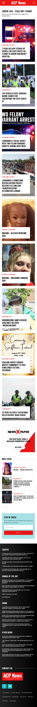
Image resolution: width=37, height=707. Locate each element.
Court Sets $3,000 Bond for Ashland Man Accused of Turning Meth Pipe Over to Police (18, 616)
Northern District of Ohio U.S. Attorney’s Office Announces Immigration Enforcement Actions (18, 655)
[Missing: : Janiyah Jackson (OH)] (7, 468)
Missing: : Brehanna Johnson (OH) (15, 279)
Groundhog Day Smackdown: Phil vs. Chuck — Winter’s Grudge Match (16, 590)
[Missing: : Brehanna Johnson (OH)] (18, 265)
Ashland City (7, 316)
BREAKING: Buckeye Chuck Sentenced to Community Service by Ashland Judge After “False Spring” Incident (18, 582)
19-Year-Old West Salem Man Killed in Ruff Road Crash (15, 414)
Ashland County (8, 45)
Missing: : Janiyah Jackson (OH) (23, 470)
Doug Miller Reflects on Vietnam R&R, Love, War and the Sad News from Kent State (17, 645)
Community (6, 90)
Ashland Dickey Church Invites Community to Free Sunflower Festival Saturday (14, 366)
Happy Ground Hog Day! (9, 594)
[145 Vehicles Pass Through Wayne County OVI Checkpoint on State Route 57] (18, 85)
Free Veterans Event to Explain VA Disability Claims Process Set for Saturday (23, 498)
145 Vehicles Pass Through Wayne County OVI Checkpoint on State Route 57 (14, 97)
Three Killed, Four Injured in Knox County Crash (17, 566)
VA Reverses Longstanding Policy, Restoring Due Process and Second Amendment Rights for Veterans (17, 650)
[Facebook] (4, 686)
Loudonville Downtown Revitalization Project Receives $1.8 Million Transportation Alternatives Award (12, 185)
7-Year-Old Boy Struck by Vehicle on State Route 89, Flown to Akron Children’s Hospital (14, 52)
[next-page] (6, 507)
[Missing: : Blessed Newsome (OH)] (18, 220)
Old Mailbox (6, 597)
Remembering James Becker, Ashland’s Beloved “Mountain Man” (14, 323)
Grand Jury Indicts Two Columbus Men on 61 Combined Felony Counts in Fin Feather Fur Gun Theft (17, 625)
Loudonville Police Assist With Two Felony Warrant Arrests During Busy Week (14, 143)
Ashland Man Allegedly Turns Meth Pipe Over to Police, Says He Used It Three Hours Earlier (17, 620)
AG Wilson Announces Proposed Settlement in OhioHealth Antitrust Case (17, 637)
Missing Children (8, 229)
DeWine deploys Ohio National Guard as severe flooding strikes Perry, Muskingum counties (22, 484)
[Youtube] (10, 686)
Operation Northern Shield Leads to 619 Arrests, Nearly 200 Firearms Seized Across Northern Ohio (18, 612)
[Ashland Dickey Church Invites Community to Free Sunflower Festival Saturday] (18, 354)
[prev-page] (3, 507)
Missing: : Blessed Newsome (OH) (14, 234)
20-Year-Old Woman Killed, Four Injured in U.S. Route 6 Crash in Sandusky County (16, 570)
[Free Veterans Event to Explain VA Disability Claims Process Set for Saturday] (7, 497)
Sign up (18, 532)
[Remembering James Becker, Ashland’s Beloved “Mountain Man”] (18, 309)
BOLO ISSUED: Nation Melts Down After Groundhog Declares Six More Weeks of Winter (18, 586)
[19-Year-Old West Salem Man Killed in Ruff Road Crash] (18, 399)
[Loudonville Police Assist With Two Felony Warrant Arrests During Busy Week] (18, 130)
